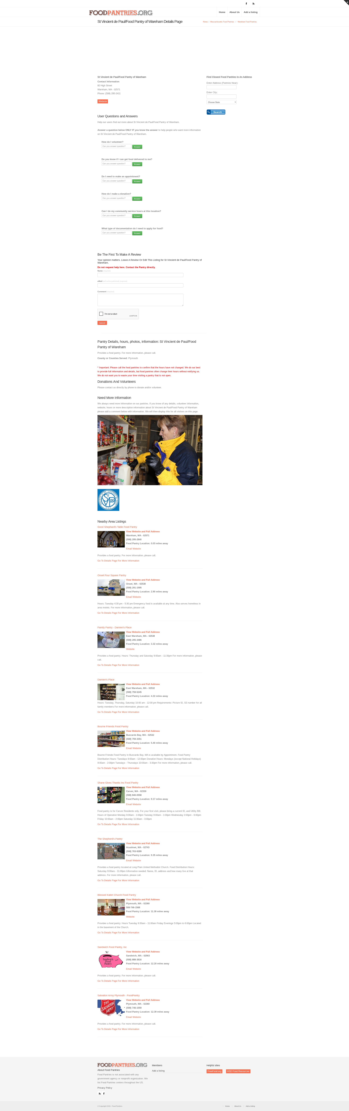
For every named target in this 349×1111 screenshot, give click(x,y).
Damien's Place (105, 679)
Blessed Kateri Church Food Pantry (116, 895)
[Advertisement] (174, 47)
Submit (102, 322)
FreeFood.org (214, 1071)
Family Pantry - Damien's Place (114, 627)
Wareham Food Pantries (247, 22)
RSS (99, 1093)
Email (129, 548)
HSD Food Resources (238, 1071)
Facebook (103, 1093)
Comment (105, 291)
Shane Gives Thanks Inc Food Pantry (117, 782)
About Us (234, 12)
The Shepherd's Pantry (109, 838)
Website (103, 101)
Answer (137, 146)
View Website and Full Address (143, 531)
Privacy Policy (104, 1088)
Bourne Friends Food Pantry (112, 726)
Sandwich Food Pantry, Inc (112, 947)
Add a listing (251, 12)
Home (222, 12)
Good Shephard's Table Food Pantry (117, 527)
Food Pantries (121, 14)
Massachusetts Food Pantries (222, 22)
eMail (112, 281)
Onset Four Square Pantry (111, 575)
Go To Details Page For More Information (118, 560)
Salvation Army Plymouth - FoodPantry (118, 995)
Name (104, 271)
